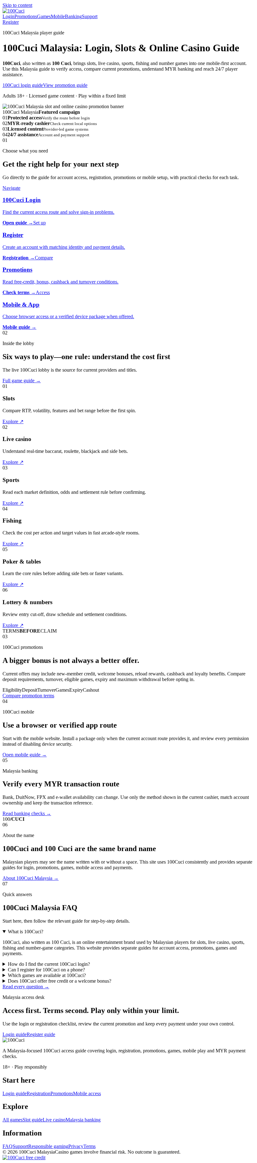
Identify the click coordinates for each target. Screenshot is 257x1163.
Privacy (75, 1146)
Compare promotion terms (28, 695)
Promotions (25, 16)
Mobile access (87, 1093)
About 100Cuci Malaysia (31, 878)
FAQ (8, 1146)
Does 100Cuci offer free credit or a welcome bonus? (59, 981)
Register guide (41, 1034)
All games (13, 1119)
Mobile (58, 16)
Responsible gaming (48, 1146)
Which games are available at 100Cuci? (47, 975)
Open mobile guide (25, 754)
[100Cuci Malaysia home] (13, 10)
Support (89, 16)
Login (8, 16)
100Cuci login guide (23, 85)
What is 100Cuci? (25, 931)
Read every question (26, 986)
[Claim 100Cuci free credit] (24, 1157)
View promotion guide (65, 85)
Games (44, 16)
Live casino (54, 1119)
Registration (38, 1093)
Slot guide (33, 1119)
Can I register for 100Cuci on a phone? (46, 969)
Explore (13, 421)
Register (11, 22)
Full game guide (22, 380)
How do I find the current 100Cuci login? (49, 964)
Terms (89, 1146)
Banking (73, 16)
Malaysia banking (83, 1119)
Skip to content (17, 5)
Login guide (15, 1034)
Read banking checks (27, 813)
